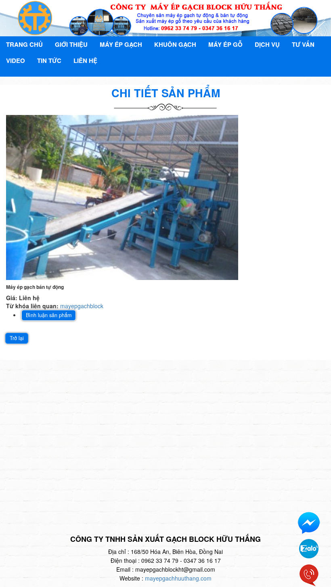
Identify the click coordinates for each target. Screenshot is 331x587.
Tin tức (49, 60)
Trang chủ (24, 44)
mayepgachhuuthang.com (178, 578)
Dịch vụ (267, 44)
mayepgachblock (81, 306)
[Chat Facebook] (309, 522)
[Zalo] (309, 548)
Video (15, 60)
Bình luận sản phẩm (48, 315)
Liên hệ (85, 60)
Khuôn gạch (175, 44)
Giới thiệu (71, 44)
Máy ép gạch (121, 44)
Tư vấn (303, 44)
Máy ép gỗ (225, 44)
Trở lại (17, 338)
